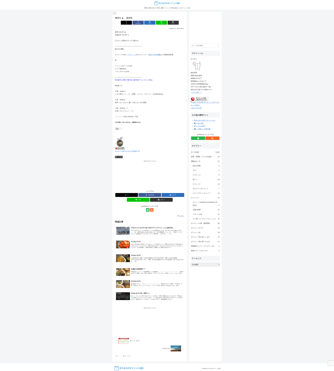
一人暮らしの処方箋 (203, 129)
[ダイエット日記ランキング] (120, 143)
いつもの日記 (200, 126)
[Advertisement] (150, 175)
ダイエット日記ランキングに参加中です (127, 151)
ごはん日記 (199, 123)
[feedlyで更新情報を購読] (148, 210)
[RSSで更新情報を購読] (152, 210)
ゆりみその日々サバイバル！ (205, 120)
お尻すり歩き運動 (154, 55)
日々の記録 (119, 157)
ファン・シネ (132, 55)
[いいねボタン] (117, 128)
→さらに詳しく (196, 92)
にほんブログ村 (196, 108)
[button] (173, 23)
